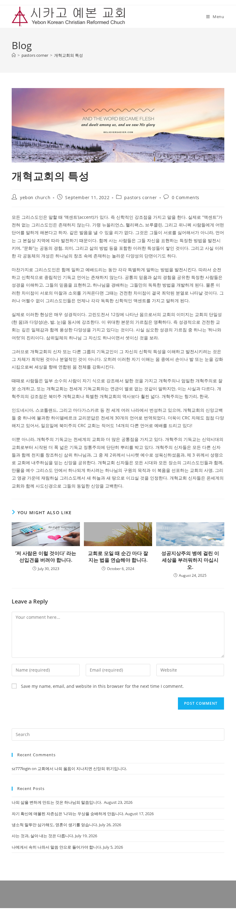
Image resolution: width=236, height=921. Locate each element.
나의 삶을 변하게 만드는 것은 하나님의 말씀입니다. (57, 802)
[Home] (14, 55)
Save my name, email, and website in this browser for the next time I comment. (102, 686)
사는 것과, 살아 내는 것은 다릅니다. (43, 835)
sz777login (21, 768)
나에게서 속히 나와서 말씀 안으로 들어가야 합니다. (57, 847)
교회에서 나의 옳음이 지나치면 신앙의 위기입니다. (82, 768)
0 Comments (185, 197)
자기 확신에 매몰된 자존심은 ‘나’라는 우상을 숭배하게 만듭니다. (68, 813)
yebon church (35, 197)
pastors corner (140, 197)
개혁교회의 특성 (68, 55)
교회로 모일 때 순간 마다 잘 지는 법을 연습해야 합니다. (118, 556)
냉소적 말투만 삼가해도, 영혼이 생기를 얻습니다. (55, 824)
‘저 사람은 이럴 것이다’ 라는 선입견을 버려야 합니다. (45, 556)
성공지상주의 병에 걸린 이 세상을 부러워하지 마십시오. (190, 560)
